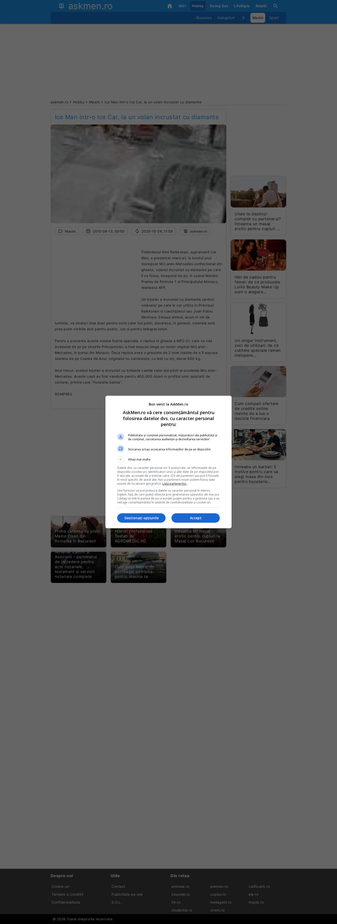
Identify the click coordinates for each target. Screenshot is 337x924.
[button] (168, 459)
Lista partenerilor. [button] (174, 483)
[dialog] (168, 462)
